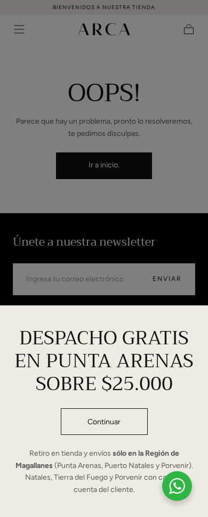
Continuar (104, 421)
